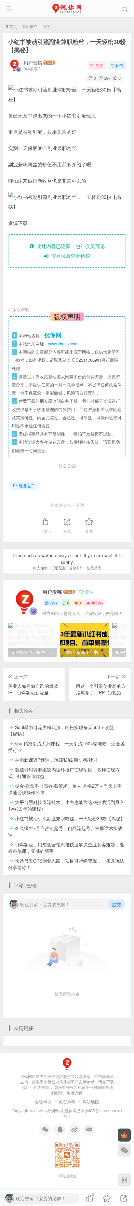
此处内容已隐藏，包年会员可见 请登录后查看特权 (69, 251)
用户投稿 (33, 62)
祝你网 (52, 1110)
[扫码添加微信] (124, 1150)
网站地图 (90, 1102)
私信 (119, 65)
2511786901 (90, 360)
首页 (12, 26)
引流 (81, 115)
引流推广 (29, 26)
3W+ (53, 602)
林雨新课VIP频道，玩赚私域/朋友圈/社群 (56, 759)
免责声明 (67, 1102)
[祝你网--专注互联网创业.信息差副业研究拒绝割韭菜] (67, 1063)
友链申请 (43, 1102)
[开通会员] (124, 1135)
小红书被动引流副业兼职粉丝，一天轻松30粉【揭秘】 (67, 45)
